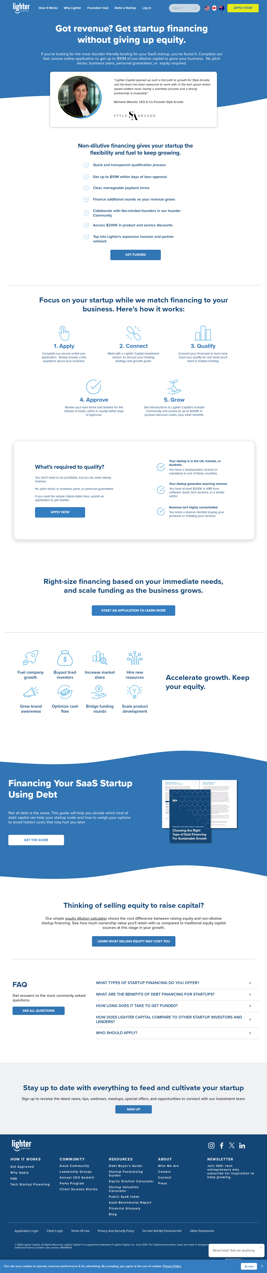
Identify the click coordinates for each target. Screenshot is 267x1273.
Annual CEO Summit (77, 1177)
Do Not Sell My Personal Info (162, 1231)
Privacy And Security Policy (116, 1231)
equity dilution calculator (86, 918)
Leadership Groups (76, 1172)
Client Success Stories (79, 1189)
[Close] (261, 1266)
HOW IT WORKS (25, 1159)
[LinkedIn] (242, 1145)
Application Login (26, 1231)
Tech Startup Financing (30, 1184)
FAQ (13, 1178)
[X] (232, 1145)
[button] (146, 8)
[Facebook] (222, 1145)
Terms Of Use (80, 1231)
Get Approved (22, 1167)
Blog (113, 1214)
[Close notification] (260, 1248)
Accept (248, 1266)
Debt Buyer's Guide (125, 1166)
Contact (164, 1177)
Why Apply (19, 1172)
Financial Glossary (124, 1208)
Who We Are (168, 1166)
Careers (164, 1172)
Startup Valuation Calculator (124, 1189)
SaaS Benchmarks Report (130, 1202)
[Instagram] (211, 1145)
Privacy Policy (172, 1266)
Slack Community (74, 1166)
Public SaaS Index (124, 1197)
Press (162, 1183)
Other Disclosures (202, 1231)
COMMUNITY (72, 1159)
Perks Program (72, 1183)
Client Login (55, 1231)
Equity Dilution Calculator (131, 1181)
